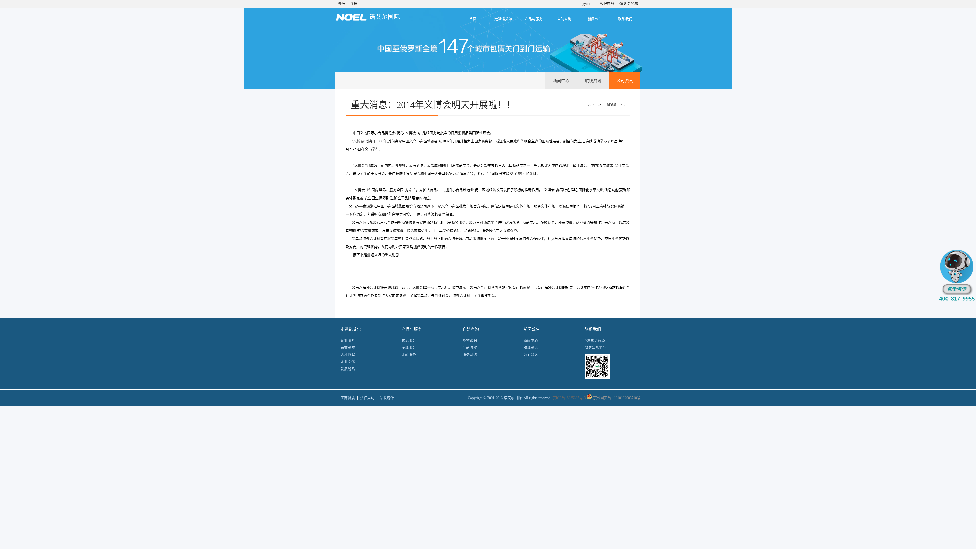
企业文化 (348, 362)
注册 (353, 4)
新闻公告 (595, 19)
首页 (472, 19)
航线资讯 (593, 81)
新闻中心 (561, 81)
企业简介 (348, 340)
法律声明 (367, 398)
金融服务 (409, 355)
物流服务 (409, 340)
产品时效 (470, 347)
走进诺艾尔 (503, 19)
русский (588, 4)
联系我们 (625, 19)
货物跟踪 (470, 340)
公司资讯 (625, 81)
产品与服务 (534, 19)
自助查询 (564, 19)
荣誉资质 (348, 347)
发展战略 (348, 369)
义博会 (358, 141)
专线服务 (409, 347)
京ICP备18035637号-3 (569, 398)
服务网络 (470, 355)
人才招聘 (348, 355)
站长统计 (387, 398)
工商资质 (348, 398)
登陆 (341, 4)
